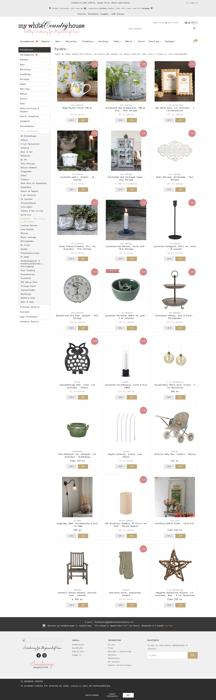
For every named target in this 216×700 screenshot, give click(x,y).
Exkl (177, 23)
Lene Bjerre (27, 229)
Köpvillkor (78, 651)
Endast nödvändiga (112, 695)
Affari (24, 140)
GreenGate (26, 187)
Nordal (24, 249)
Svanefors (26, 278)
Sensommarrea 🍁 (29, 41)
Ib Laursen (26, 199)
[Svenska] (186, 22)
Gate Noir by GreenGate (34, 183)
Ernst (24, 175)
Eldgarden (26, 171)
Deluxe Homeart (29, 167)
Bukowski (25, 156)
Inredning (87, 41)
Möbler (128, 41)
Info (72, 120)
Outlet (141, 41)
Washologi (26, 294)
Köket (116, 41)
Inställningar (92, 695)
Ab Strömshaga (28, 136)
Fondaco (25, 179)
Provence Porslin (29, 322)
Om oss (111, 645)
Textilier (154, 41)
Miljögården (27, 241)
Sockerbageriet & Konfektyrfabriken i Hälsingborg (32, 264)
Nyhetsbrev (114, 658)
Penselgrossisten (30, 253)
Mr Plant (25, 245)
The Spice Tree (29, 282)
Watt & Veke (27, 302)
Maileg (24, 233)
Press (111, 648)
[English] (189, 22)
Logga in (193, 3)
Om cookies (114, 662)
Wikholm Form (28, 298)
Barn (57, 41)
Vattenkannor (27, 126)
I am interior (28, 195)
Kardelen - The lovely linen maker (33, 220)
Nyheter (45, 41)
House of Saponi (29, 191)
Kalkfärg (103, 41)
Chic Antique (28, 164)
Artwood (25, 148)
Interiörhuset (28, 203)
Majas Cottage (28, 237)
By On (24, 160)
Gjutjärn (24, 312)
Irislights (26, 207)
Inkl (170, 23)
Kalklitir (26, 215)
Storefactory (28, 274)
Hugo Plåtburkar (29, 317)
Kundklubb (77, 648)
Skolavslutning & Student (29, 110)
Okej (128, 695)
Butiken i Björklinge (120, 651)
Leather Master (29, 225)
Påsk (22, 104)
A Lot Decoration (30, 144)
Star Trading (28, 270)
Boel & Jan (26, 152)
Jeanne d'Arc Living (32, 211)
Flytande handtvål (30, 307)
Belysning (71, 41)
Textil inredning (29, 116)
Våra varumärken (29, 131)
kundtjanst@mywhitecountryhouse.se (113, 622)
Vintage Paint (28, 286)
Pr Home (25, 257)
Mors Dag (24, 89)
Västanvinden (28, 290)
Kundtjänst (78, 645)
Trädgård (169, 41)
